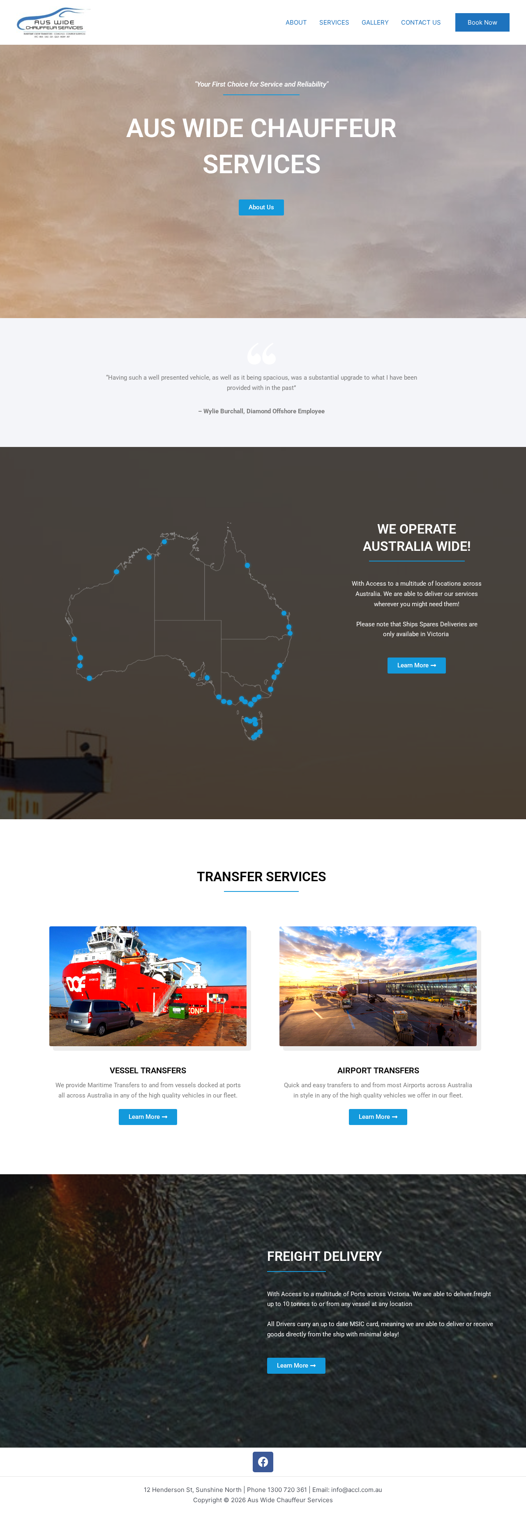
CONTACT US (421, 22)
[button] (482, 22)
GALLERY (375, 22)
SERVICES (334, 22)
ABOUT (296, 22)
